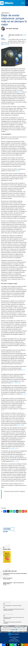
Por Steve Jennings (12, 28)
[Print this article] (20, 511)
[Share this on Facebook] (4, 511)
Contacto (14, 638)
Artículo (2, 38)
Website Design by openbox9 (14, 641)
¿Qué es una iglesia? (7, 578)
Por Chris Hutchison (6, 579)
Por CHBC (5, 584)
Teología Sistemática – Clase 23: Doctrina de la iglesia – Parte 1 (13, 583)
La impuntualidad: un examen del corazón (12, 605)
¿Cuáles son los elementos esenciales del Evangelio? (15, 573)
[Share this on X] (8, 511)
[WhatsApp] (11, 511)
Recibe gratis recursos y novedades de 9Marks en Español (14, 628)
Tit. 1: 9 (13, 382)
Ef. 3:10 (19, 92)
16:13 (16, 448)
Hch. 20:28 (11, 448)
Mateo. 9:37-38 (5, 44)
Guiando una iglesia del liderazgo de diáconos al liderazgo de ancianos (14, 610)
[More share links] (26, 511)
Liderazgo (5, 13)
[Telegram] (14, 511)
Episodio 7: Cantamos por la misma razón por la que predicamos (14, 618)
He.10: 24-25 (20, 425)
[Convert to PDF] (23, 511)
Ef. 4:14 (18, 382)
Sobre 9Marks (15, 634)
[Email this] (17, 511)
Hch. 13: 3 (15, 461)
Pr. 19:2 (18, 170)
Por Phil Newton (6, 574)
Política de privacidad (14, 639)
